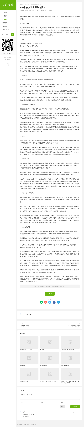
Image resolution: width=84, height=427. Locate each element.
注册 (8, 65)
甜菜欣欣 (9, 57)
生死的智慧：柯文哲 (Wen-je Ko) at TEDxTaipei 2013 (70, 382)
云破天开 (8, 5)
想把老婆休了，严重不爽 (67, 350)
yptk (30, 314)
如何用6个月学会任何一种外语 (48, 381)
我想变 (42, 350)
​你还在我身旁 (43, 365)
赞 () (50, 294)
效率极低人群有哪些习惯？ (58, 286)
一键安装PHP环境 (24, 326)
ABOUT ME (5, 30)
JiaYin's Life (7, 59)
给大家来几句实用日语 (74, 326)
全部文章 (4, 12)
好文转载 (37, 4)
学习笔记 (4, 16)
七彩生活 (4, 19)
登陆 (8, 63)
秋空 (5, 57)
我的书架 (4, 23)
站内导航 (4, 26)
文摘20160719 (65, 365)
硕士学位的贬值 (24, 381)
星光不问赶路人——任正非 (26, 350)
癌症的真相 (22, 365)
